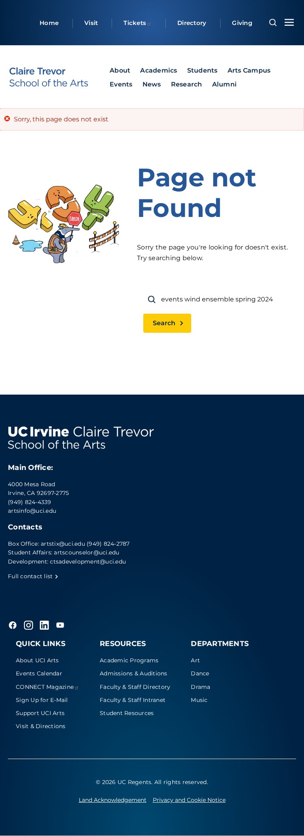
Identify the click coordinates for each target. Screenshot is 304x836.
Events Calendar (39, 673)
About (120, 70)
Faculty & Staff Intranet (132, 700)
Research (186, 84)
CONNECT (45, 686)
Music (199, 700)
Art (195, 660)
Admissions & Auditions (133, 673)
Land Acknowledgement (112, 799)
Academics (158, 70)
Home (49, 23)
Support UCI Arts (40, 713)
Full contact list (31, 576)
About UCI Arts (37, 660)
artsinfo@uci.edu (32, 510)
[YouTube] (60, 625)
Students (202, 70)
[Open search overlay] (273, 22)
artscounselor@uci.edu (86, 552)
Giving (242, 23)
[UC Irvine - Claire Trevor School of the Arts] (49, 76)
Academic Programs (129, 660)
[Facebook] (12, 625)
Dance (200, 673)
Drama (200, 686)
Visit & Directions (41, 726)
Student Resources (127, 713)
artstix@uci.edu (63, 543)
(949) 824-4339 (29, 502)
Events (121, 84)
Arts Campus (249, 70)
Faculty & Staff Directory (135, 686)
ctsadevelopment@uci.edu (88, 561)
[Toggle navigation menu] (289, 22)
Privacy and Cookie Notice (189, 799)
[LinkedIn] (44, 625)
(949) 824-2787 (108, 543)
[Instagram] (28, 625)
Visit (91, 23)
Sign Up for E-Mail (42, 700)
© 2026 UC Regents (123, 782)
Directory (191, 23)
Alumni (224, 84)
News (151, 84)
